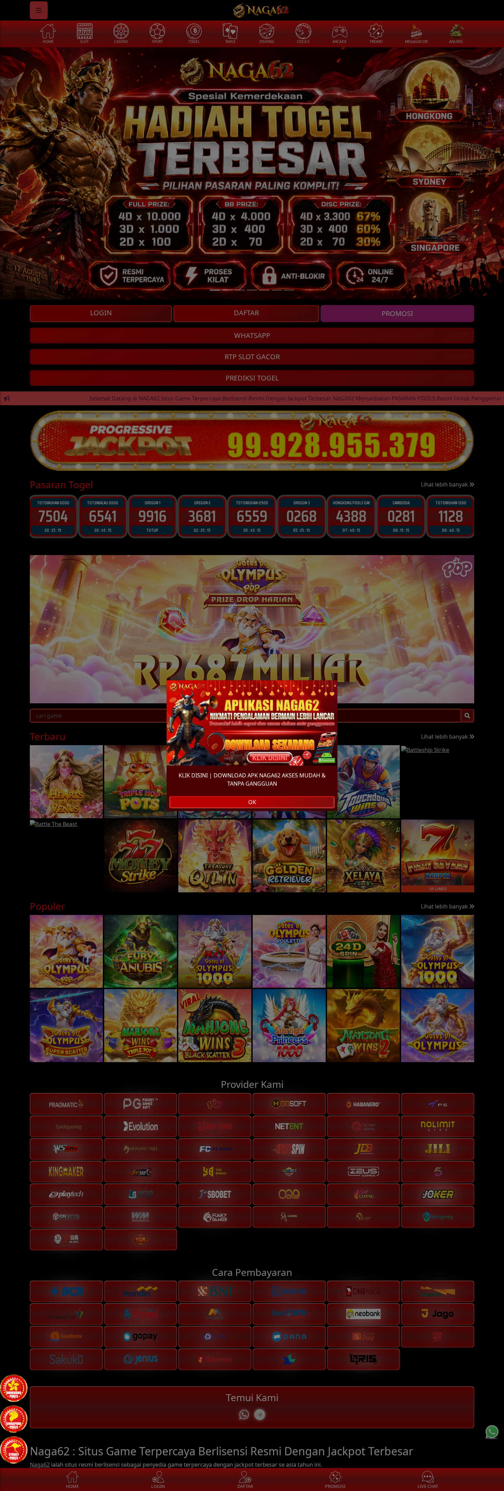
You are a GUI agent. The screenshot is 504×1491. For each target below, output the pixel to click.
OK (252, 802)
